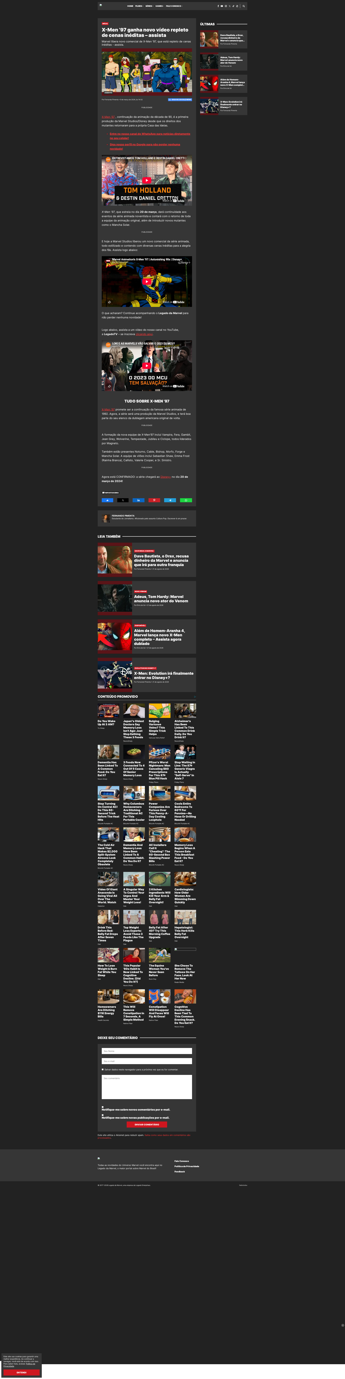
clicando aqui (144, 334)
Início (105, 24)
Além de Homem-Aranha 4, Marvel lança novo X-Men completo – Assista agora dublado (159, 637)
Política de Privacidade (187, 1166)
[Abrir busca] (243, 6)
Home (130, 6)
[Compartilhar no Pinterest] (154, 500)
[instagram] (226, 6)
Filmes (138, 6)
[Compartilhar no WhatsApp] (186, 500)
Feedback (180, 1171)
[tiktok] (233, 6)
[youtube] (222, 6)
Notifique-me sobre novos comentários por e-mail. (136, 1109)
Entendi (21, 1372)
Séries (149, 6)
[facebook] (218, 6)
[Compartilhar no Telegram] (170, 500)
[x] (230, 6)
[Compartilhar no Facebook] (107, 500)
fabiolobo (243, 1185)
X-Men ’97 (108, 116)
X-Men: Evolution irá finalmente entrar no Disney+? (164, 675)
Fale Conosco (173, 6)
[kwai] (237, 6)
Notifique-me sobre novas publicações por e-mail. (135, 1117)
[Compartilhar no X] (123, 500)
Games (159, 6)
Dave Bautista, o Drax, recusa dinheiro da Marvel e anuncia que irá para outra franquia (161, 560)
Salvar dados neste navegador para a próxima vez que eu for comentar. (141, 1069)
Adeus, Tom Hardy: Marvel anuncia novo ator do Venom (161, 598)
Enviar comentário (147, 1124)
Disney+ (166, 476)
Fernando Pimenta (123, 515)
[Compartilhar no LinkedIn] (138, 500)
